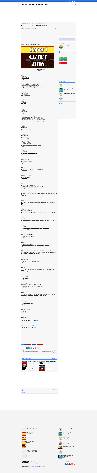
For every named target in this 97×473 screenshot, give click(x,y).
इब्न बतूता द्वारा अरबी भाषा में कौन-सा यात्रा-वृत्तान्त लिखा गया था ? (32, 455)
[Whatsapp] (31, 348)
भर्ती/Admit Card (50, 4)
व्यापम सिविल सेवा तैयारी (67, 45)
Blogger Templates (47, 471)
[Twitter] (29, 348)
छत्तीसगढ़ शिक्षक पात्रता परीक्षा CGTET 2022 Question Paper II (33, 362)
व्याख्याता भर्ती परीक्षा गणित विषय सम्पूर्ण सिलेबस (69, 84)
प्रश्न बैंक (60, 4)
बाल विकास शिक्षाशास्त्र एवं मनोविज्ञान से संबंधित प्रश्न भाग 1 (68, 447)
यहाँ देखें (36, 320)
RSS (71, 57)
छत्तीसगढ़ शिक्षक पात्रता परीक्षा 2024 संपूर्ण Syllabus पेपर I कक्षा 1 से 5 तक (68, 456)
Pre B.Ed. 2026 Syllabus (30, 441)
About (69, 38)
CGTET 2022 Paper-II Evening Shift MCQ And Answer (69, 98)
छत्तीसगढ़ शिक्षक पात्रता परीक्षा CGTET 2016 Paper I (33, 367)
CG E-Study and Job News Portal (33, 466)
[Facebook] (27, 348)
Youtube (64, 4)
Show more (54, 358)
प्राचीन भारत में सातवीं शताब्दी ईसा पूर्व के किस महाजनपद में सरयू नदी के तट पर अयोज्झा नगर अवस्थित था (31, 451)
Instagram (71, 60)
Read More (31, 364)
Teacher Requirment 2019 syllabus (69, 88)
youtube (63, 62)
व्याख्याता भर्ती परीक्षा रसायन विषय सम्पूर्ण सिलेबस (69, 93)
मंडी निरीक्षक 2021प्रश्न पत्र (29, 432)
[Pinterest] (33, 348)
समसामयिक (56, 4)
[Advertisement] (29, 14)
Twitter (71, 55)
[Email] (35, 348)
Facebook (63, 55)
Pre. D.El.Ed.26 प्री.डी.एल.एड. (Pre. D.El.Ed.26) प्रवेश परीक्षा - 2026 (31, 437)
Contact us (61, 39)
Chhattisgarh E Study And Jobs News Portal (34, 4)
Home (22, 23)
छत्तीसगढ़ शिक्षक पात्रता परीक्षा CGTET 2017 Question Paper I (51, 362)
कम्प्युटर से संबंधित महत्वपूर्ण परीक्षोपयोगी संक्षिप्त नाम (32, 428)
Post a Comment (24, 392)
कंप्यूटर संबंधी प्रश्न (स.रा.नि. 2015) (67, 450)
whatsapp (63, 57)
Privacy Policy (70, 39)
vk (63, 60)
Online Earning (69, 4)
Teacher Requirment (27, 23)
